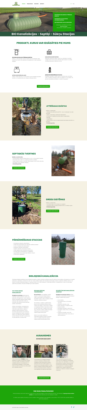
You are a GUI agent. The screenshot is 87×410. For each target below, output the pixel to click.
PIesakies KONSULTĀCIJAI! (43, 86)
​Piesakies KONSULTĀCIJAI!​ (18, 167)
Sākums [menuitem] (23, 3)
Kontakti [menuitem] (42, 3)
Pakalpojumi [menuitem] (30, 3)
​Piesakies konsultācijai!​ (52, 127)
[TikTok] (74, 407)
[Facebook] (72, 407)
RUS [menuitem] (73, 3)
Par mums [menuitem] (36, 3)
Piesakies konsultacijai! (44, 377)
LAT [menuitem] (71, 3)
